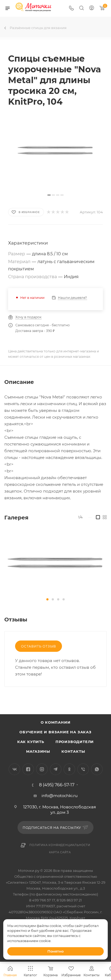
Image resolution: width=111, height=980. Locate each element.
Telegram (55, 769)
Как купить (30, 742)
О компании (56, 722)
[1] (48, 212)
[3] (57, 212)
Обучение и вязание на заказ (55, 732)
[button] (47, 599)
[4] (62, 212)
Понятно (55, 951)
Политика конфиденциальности (59, 845)
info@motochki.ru (59, 795)
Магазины (38, 751)
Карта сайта (60, 852)
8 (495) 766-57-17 (56, 785)
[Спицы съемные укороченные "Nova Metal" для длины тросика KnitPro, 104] (55, 562)
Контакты (73, 751)
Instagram (42, 769)
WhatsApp (97, 769)
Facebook (28, 769)
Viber (83, 769)
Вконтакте (14, 769)
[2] (53, 212)
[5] (66, 212)
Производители (75, 742)
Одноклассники (69, 769)
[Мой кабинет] (91, 8)
